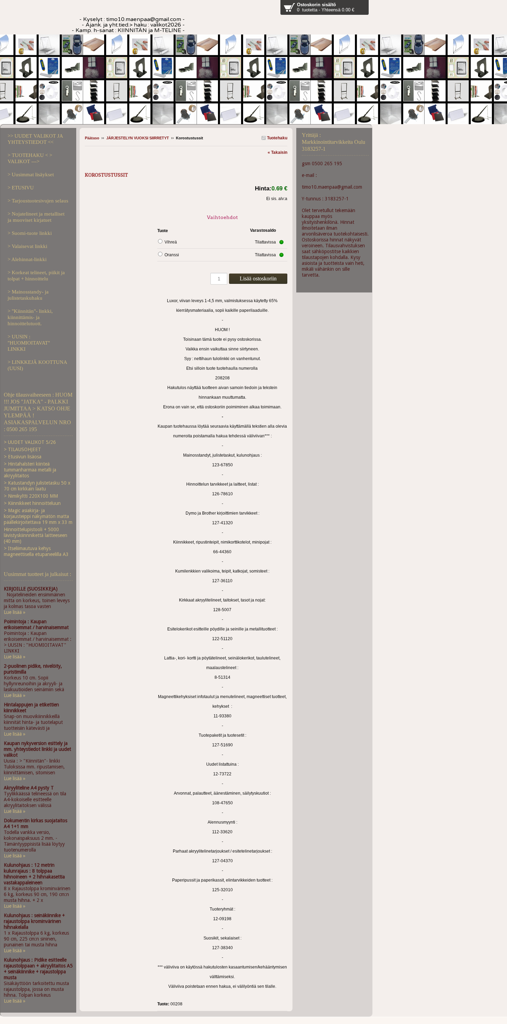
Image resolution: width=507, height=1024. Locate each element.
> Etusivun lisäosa (22, 456)
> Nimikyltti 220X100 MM (31, 496)
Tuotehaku (276, 138)
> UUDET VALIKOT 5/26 (30, 442)
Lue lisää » (15, 612)
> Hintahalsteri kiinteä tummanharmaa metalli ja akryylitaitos (30, 469)
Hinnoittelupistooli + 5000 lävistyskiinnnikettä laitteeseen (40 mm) (35, 535)
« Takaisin (277, 152)
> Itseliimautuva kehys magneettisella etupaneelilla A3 (36, 551)
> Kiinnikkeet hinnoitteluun (32, 503)
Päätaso (92, 138)
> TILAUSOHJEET (22, 449)
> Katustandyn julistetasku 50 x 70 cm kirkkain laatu (37, 485)
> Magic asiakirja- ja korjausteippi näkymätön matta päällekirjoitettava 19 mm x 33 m (38, 516)
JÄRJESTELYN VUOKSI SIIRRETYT (137, 138)
